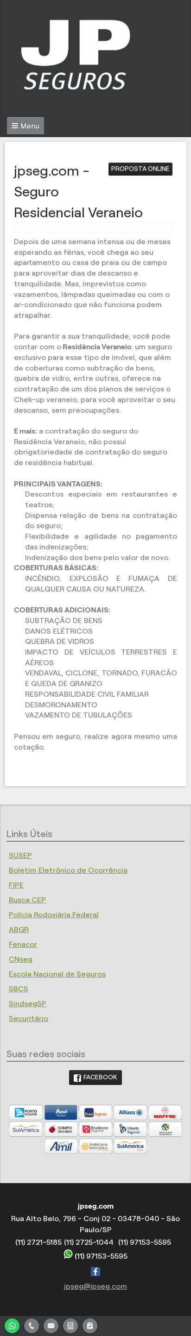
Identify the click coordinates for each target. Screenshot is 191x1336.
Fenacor (23, 944)
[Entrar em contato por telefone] (31, 1325)
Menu (29, 126)
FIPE (16, 885)
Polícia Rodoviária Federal (54, 915)
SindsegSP (27, 1004)
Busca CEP (27, 900)
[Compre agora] (90, 1324)
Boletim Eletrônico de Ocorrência (68, 870)
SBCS (18, 989)
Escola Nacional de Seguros (57, 974)
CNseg (20, 959)
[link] (95, 1077)
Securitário (28, 1018)
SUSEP (20, 855)
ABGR (19, 929)
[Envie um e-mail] (51, 1324)
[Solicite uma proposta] (70, 1324)
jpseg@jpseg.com (95, 1286)
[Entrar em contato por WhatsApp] (12, 1324)
